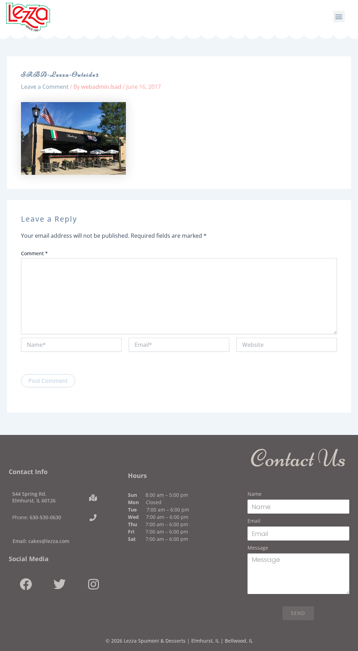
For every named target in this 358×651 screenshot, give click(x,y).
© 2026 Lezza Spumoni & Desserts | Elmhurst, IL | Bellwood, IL (179, 640)
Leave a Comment (45, 87)
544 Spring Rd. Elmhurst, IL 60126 (34, 497)
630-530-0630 (45, 517)
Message (258, 547)
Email (254, 520)
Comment (34, 253)
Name (255, 494)
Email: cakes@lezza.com (41, 541)
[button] (339, 16)
